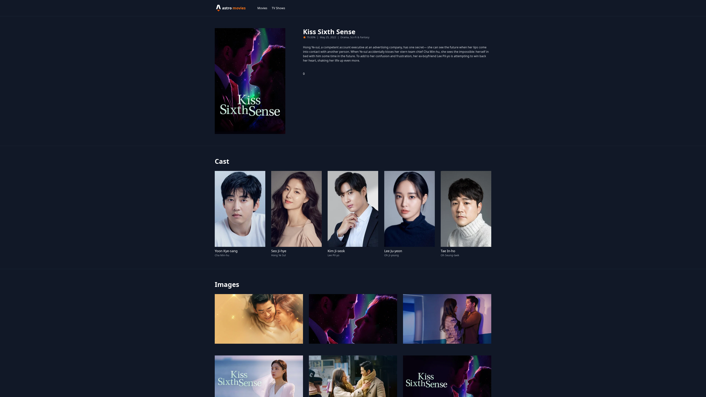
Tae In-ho (448, 251)
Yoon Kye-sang (226, 251)
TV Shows (278, 8)
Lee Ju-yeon (393, 251)
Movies (262, 8)
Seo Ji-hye (278, 251)
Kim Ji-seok (336, 251)
